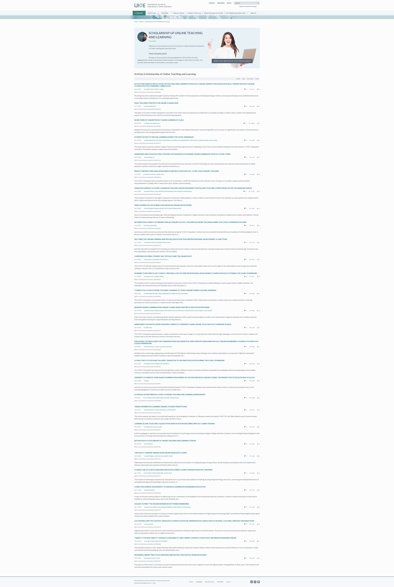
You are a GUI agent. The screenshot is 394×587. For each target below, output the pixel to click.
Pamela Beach (159, 242)
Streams (139, 13)
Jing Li (147, 380)
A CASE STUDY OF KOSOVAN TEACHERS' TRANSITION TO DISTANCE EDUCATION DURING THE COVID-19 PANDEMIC (179, 360)
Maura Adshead (159, 191)
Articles (152, 13)
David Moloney (188, 191)
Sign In (229, 3)
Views (257, 78)
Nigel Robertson (166, 293)
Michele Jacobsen (159, 310)
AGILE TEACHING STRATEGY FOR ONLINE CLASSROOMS (156, 103)
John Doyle (159, 140)
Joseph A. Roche (149, 89)
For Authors (178, 13)
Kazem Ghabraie (150, 490)
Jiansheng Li (153, 225)
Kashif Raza (166, 363)
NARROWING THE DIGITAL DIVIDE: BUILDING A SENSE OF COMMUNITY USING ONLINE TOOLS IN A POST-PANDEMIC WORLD (182, 324)
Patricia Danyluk (149, 410)
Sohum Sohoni (187, 507)
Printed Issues (209, 582)
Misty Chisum (164, 259)
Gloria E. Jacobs (155, 558)
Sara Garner (148, 259)
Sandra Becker (208, 310)
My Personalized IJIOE (235, 13)
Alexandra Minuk (150, 242)
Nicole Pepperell (149, 293)
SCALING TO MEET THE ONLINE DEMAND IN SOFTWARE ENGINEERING (161, 504)
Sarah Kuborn (156, 259)
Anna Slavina (148, 473)
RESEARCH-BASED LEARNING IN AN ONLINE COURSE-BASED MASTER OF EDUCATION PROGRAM (171, 307)
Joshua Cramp (159, 346)
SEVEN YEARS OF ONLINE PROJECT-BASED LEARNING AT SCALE (159, 120)
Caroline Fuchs (149, 276)
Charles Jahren (168, 473)
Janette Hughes (149, 456)
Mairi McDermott (169, 310)
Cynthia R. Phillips (159, 276)
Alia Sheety (175, 140)
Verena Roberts (199, 310)
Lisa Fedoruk (148, 397)
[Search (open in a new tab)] (258, 3)
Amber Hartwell (159, 208)
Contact (212, 3)
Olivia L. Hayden (159, 89)
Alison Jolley (158, 293)
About (253, 13)
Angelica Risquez (150, 191)
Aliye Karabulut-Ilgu (158, 473)
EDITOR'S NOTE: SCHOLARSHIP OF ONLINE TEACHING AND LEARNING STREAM (165, 441)
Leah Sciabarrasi (149, 157)
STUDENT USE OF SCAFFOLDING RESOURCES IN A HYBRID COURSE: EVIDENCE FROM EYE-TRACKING (173, 470)
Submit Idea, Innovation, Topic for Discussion (232, 61)
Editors (164, 13)
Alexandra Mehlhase (166, 507)
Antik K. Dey (148, 327)
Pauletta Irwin (149, 427)
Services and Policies (213, 13)
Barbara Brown (177, 208)
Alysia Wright (156, 397)
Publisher (220, 3)
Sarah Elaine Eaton (190, 310)
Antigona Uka (158, 363)
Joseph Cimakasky (203, 140)
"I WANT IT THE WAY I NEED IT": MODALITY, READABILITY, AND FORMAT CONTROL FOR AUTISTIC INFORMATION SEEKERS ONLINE (185, 538)
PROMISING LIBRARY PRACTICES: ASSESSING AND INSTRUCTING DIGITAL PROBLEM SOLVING (170, 555)
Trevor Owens (149, 524)
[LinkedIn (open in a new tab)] (251, 582)
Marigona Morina (150, 363)
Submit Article (194, 13)
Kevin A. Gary (149, 507)
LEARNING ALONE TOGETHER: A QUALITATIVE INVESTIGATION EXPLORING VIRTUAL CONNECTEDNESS (174, 424)
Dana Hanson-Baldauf (161, 541)
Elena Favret (167, 242)
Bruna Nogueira (149, 208)
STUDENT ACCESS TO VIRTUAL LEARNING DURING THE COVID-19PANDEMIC (164, 137)
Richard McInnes (150, 346)
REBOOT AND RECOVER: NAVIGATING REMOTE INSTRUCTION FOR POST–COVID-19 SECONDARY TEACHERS (176, 171)
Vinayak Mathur (166, 140)
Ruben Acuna (157, 507)
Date (243, 78)
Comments (250, 78)
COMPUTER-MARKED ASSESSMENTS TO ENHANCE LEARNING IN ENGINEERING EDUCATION (170, 487)
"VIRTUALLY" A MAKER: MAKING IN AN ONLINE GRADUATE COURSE (160, 453)
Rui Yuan (147, 225)
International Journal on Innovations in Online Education (159, 5)
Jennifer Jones (160, 174)
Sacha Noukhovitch (150, 106)
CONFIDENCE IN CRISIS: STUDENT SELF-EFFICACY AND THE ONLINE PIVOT (163, 256)
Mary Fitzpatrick (178, 191)
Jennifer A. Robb (168, 456)
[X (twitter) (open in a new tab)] (255, 582)
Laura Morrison (159, 456)
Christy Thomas (168, 208)
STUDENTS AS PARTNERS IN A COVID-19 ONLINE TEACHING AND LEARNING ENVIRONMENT (170, 394)
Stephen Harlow (175, 293)
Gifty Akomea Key (150, 140)
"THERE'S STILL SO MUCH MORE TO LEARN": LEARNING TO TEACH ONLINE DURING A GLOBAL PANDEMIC (175, 290)
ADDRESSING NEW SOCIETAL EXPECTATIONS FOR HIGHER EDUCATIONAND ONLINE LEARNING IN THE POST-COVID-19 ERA (182, 154)
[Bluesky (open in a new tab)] (258, 582)
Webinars (220, 582)
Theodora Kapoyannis (160, 410)
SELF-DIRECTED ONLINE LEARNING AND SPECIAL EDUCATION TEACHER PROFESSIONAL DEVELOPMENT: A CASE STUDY (180, 239)
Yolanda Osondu (174, 397)
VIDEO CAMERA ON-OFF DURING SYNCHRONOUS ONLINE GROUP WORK (163, 205)
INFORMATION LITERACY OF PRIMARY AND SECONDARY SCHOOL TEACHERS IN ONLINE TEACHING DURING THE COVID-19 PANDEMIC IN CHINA (190, 222)
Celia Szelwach (194, 140)
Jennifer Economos (150, 174)
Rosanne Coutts (157, 427)
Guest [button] (255, 6)
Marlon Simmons (179, 310)
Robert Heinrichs (177, 507)
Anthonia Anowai (165, 397)
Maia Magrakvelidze (183, 140)
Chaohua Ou (148, 123)
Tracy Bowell (184, 293)
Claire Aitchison (167, 346)
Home (136, 21)
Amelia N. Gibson (150, 541)
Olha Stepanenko (169, 191)
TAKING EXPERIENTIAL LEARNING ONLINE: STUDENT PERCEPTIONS (160, 407)
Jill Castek (148, 558)
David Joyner (156, 123)
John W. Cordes (213, 140)
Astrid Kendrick (171, 410)
